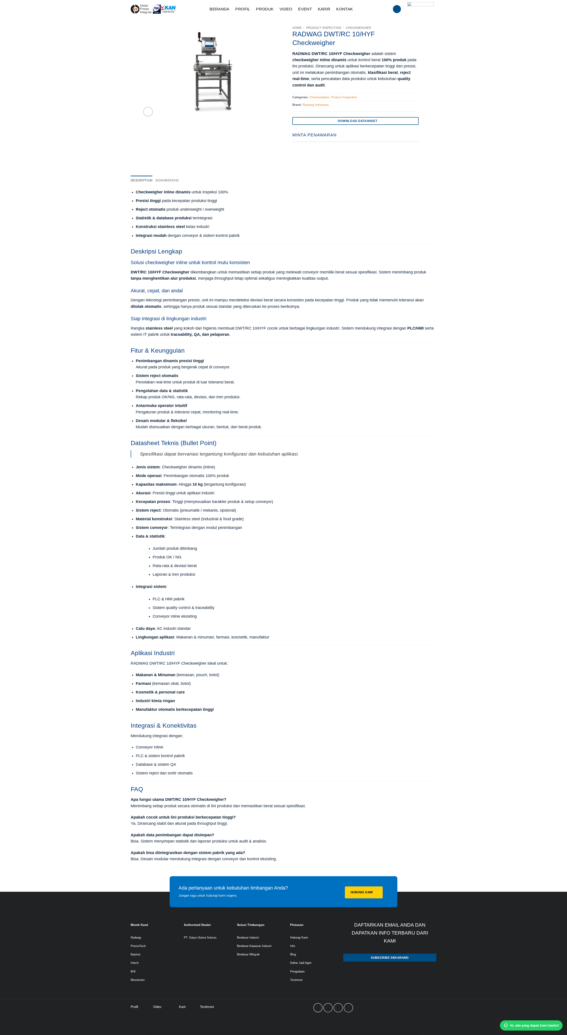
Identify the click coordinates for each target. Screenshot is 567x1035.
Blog (293, 954)
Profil (242, 9)
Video (286, 9)
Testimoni (296, 980)
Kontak (344, 9)
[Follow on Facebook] (318, 1007)
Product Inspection (323, 27)
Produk (265, 9)
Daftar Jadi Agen (300, 962)
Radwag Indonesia (316, 104)
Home (297, 27)
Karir (324, 9)
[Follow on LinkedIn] (338, 1007)
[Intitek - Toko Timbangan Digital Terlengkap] (165, 9)
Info (292, 946)
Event (305, 9)
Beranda (219, 9)
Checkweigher (358, 27)
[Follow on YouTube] (348, 1007)
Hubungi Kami (299, 937)
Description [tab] (141, 180)
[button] (397, 9)
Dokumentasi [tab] (167, 180)
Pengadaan (297, 971)
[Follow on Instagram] (328, 1007)
